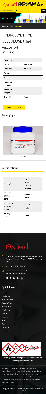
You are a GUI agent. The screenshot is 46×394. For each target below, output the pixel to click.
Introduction (6, 296)
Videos (4, 324)
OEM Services (6, 306)
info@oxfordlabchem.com (15, 273)
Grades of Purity (7, 303)
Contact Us (6, 327)
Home (4, 26)
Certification (6, 310)
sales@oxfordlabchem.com (16, 271)
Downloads (5, 331)
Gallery (4, 320)
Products (5, 317)
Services (5, 313)
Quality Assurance (8, 299)
